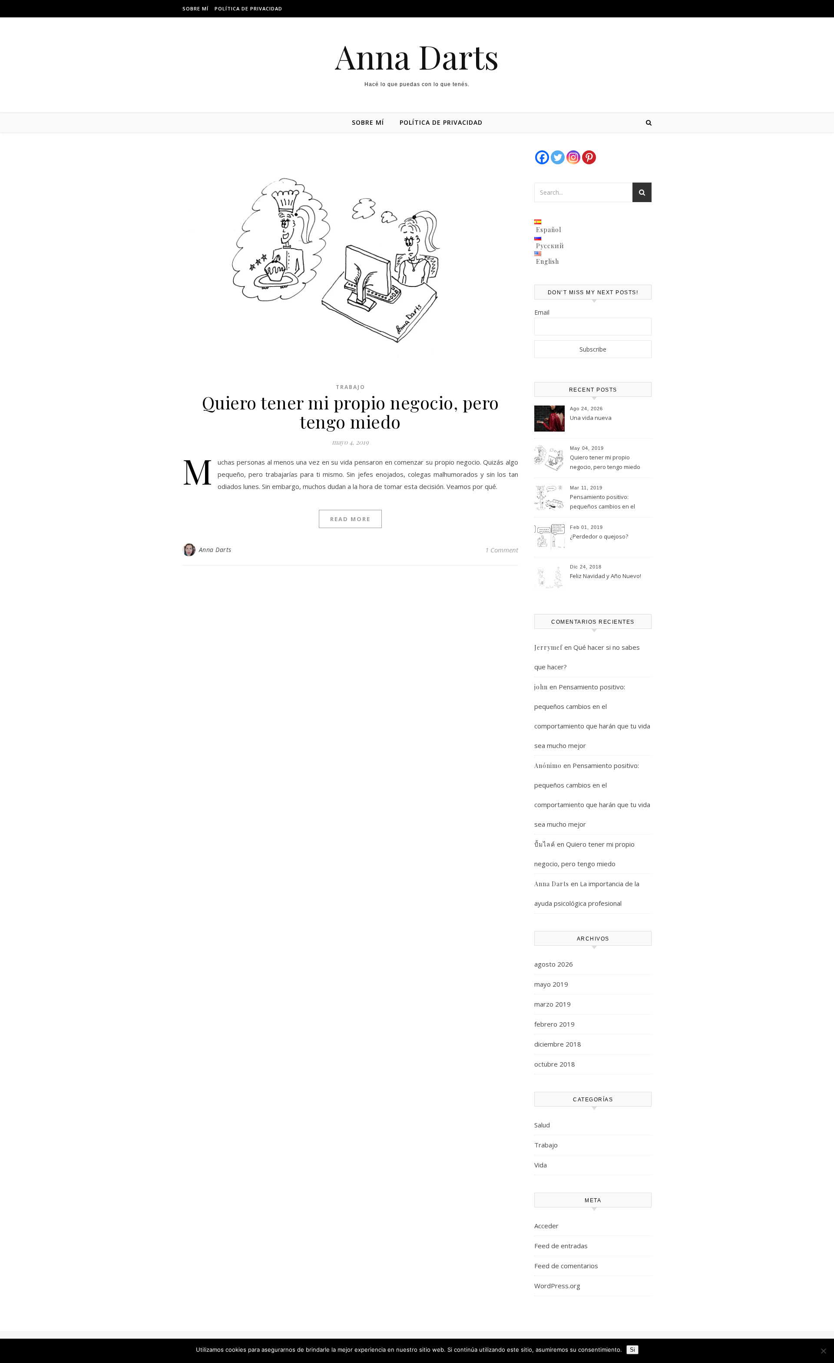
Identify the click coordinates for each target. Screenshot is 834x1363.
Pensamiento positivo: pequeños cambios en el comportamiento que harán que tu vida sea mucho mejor (608, 502)
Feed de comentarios (566, 1265)
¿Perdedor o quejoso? (599, 536)
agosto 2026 (553, 964)
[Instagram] (573, 157)
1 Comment (501, 549)
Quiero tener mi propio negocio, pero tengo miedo (350, 412)
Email (541, 312)
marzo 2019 (552, 1004)
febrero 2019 (554, 1024)
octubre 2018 (554, 1064)
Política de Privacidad (248, 8)
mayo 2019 (551, 984)
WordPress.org (557, 1285)
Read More (350, 519)
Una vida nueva (591, 418)
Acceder (546, 1225)
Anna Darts (417, 56)
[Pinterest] (589, 157)
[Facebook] (542, 157)
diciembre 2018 (557, 1044)
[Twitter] (558, 157)
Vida (540, 1164)
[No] (823, 1350)
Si (632, 1349)
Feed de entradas (561, 1245)
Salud (542, 1124)
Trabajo (350, 387)
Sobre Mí (195, 8)
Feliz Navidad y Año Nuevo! (605, 576)
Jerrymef (548, 647)
